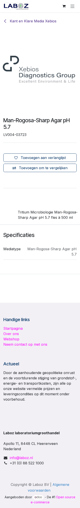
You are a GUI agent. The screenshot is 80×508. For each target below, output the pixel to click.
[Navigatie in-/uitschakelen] (72, 6)
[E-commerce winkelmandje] (64, 6)
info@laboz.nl (21, 458)
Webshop (11, 339)
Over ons (11, 334)
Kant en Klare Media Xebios (32, 21)
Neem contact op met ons (25, 344)
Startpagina (13, 328)
